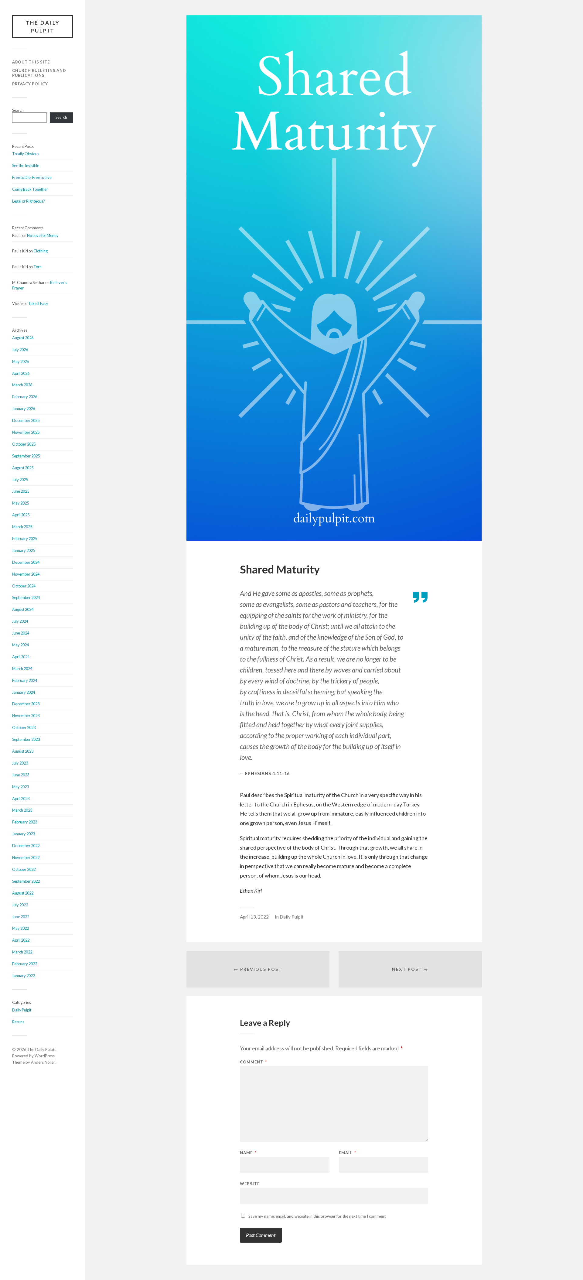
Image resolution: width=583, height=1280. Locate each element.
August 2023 (22, 751)
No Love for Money (43, 235)
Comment (253, 1062)
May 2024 (20, 644)
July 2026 (20, 349)
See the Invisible (25, 165)
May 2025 (20, 503)
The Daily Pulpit (43, 26)
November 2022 (25, 857)
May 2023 (20, 786)
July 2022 (20, 904)
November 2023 (25, 715)
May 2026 (20, 361)
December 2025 (25, 420)
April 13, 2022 (254, 916)
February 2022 (24, 963)
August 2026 (22, 337)
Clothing (40, 250)
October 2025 (24, 444)
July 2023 (20, 763)
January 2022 (23, 975)
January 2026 (23, 408)
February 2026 (24, 396)
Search (18, 110)
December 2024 (25, 562)
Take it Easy (38, 303)
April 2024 (20, 656)
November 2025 (25, 432)
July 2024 (20, 621)
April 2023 (20, 798)
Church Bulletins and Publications (39, 73)
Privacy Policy (30, 83)
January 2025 (23, 550)
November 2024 (25, 574)
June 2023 (20, 774)
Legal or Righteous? (28, 201)
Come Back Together (30, 189)
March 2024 (22, 668)
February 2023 (24, 822)
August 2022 (22, 893)
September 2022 (26, 881)
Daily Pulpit (21, 1010)
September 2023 (26, 739)
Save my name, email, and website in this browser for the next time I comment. (317, 1216)
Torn (37, 266)
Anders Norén (43, 1062)
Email (347, 1153)
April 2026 (20, 373)
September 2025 (26, 455)
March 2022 (22, 952)
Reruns (18, 1021)
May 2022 (20, 928)
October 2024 (24, 586)
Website (250, 1183)
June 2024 (20, 633)
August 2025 (22, 467)
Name (248, 1153)
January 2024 (23, 692)
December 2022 (25, 845)
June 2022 (20, 916)
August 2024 (22, 609)
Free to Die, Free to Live (32, 177)
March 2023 (22, 810)
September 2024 (26, 597)
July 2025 (20, 479)
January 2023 (23, 833)
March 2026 (22, 384)
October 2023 (24, 727)
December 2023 (25, 703)
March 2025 (22, 526)
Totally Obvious (25, 153)
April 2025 (20, 514)
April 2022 (20, 940)
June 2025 (20, 491)
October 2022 (24, 869)
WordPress (45, 1055)
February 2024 (24, 680)
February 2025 (24, 538)
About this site (31, 62)
